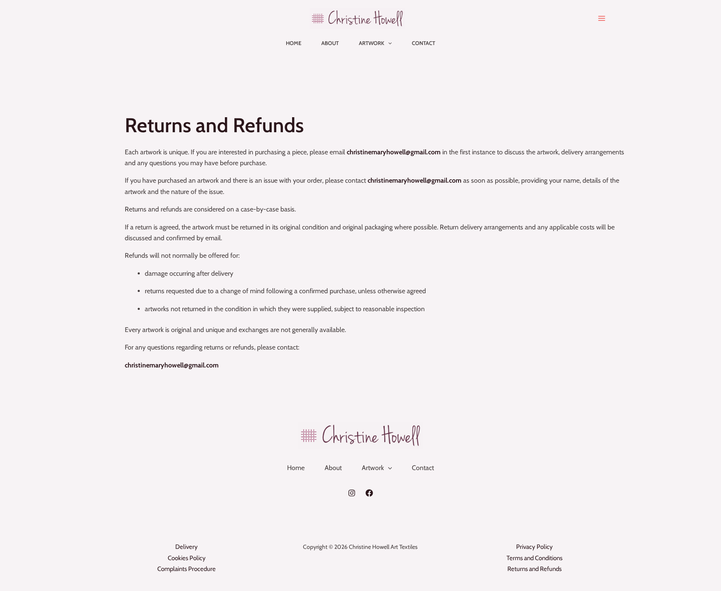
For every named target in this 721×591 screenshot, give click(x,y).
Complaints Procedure (186, 569)
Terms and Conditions (534, 558)
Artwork (371, 43)
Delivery (186, 547)
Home (293, 43)
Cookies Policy (187, 558)
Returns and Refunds (534, 569)
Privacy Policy (534, 547)
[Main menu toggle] (601, 18)
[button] (388, 43)
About (330, 43)
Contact (423, 43)
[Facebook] (369, 493)
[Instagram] (351, 493)
